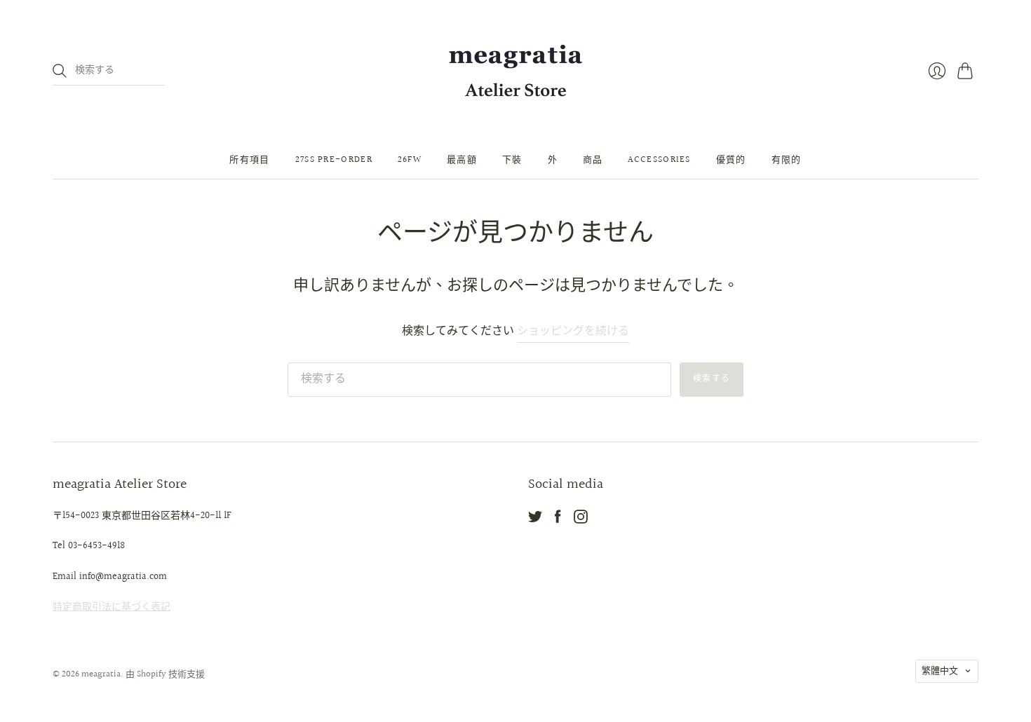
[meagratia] (515, 70)
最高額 (462, 160)
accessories (659, 160)
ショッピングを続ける (573, 332)
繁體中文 (940, 671)
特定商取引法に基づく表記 (111, 607)
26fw (410, 160)
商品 (593, 160)
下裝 (512, 160)
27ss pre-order (333, 160)
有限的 (786, 160)
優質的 (731, 160)
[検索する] (60, 71)
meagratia (101, 674)
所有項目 (249, 160)
